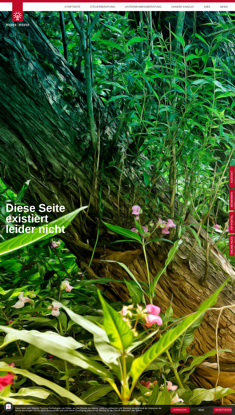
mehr (201, 410)
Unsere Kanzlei (182, 6)
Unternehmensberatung (143, 6)
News (224, 6)
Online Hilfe (232, 245)
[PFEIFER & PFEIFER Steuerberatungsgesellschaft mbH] (32, 15)
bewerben (232, 199)
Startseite (72, 6)
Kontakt (232, 177)
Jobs (207, 6)
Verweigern (179, 410)
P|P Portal (232, 222)
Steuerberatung (102, 6)
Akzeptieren (223, 409)
